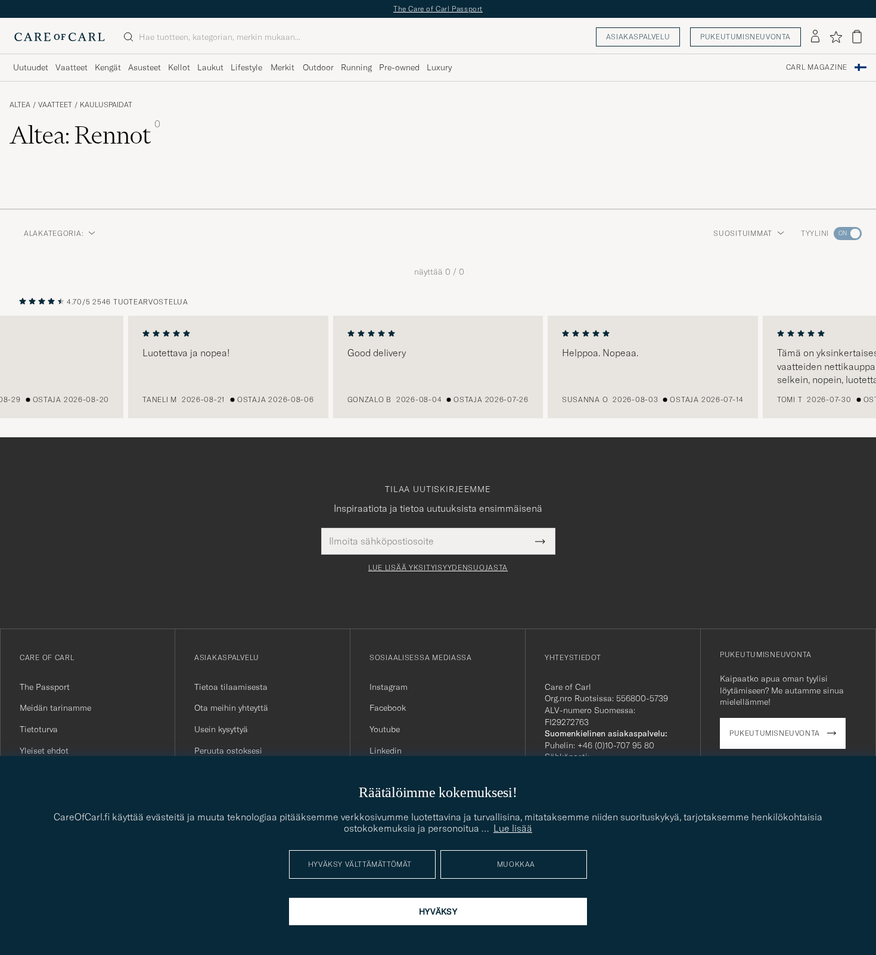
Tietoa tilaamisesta (231, 687)
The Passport (45, 687)
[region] (438, 367)
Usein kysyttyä (221, 729)
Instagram (388, 687)
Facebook (387, 707)
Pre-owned (399, 67)
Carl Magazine (816, 67)
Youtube (384, 729)
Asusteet (144, 67)
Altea (20, 105)
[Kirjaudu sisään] (815, 37)
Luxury (439, 67)
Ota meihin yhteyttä (231, 707)
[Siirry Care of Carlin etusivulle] (59, 37)
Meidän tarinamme (55, 707)
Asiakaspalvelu (638, 36)
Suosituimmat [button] (742, 233)
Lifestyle (246, 67)
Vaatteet (71, 67)
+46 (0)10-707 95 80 (615, 745)
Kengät (108, 67)
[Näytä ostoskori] (856, 36)
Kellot (179, 67)
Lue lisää (512, 828)
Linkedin (385, 750)
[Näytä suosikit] (836, 37)
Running (356, 67)
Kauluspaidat (106, 105)
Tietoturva (39, 729)
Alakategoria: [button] (53, 233)
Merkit (282, 67)
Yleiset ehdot (44, 750)
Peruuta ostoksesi (228, 750)
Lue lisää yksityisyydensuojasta (438, 567)
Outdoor (318, 67)
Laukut (210, 67)
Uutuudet (30, 67)
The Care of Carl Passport (438, 8)
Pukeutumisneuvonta (745, 36)
